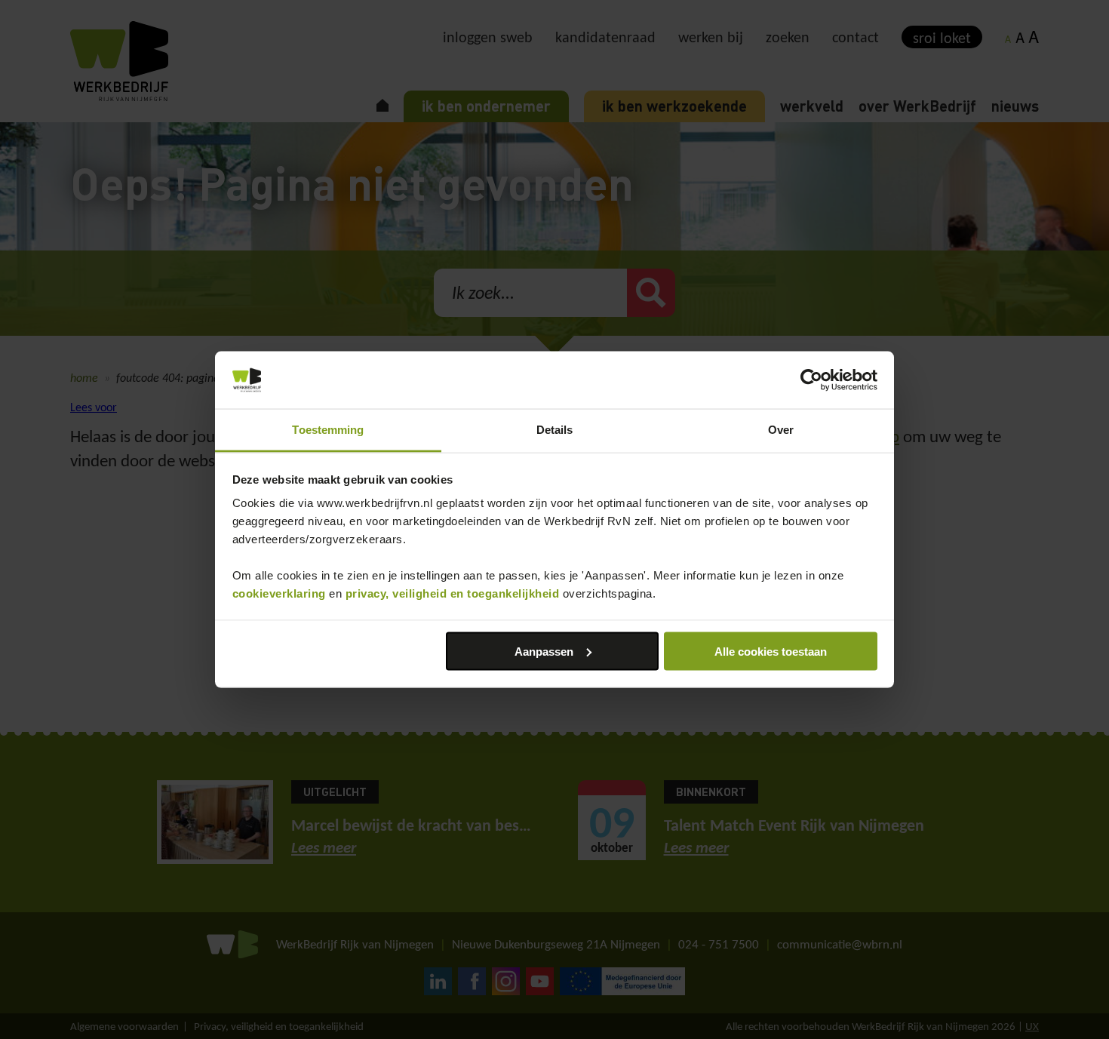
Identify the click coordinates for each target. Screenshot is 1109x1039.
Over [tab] (781, 429)
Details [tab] (554, 429)
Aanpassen (544, 650)
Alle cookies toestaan (770, 650)
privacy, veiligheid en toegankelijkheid (453, 593)
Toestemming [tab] (328, 429)
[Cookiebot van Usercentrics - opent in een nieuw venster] (811, 380)
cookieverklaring (279, 593)
